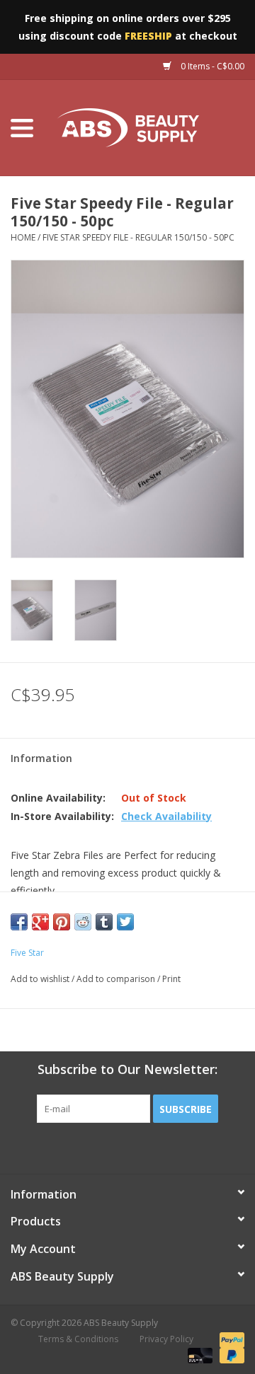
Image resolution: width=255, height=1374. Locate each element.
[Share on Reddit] (82, 921)
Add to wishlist (40, 979)
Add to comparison (116, 979)
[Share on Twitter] (125, 921)
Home (23, 237)
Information (41, 758)
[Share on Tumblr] (104, 921)
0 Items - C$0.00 (211, 66)
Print (171, 979)
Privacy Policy (166, 1339)
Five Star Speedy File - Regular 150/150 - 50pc (138, 237)
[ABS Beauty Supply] (149, 127)
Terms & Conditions (78, 1339)
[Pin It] (61, 921)
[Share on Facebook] (19, 921)
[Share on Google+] (40, 921)
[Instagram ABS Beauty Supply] (165, 1152)
